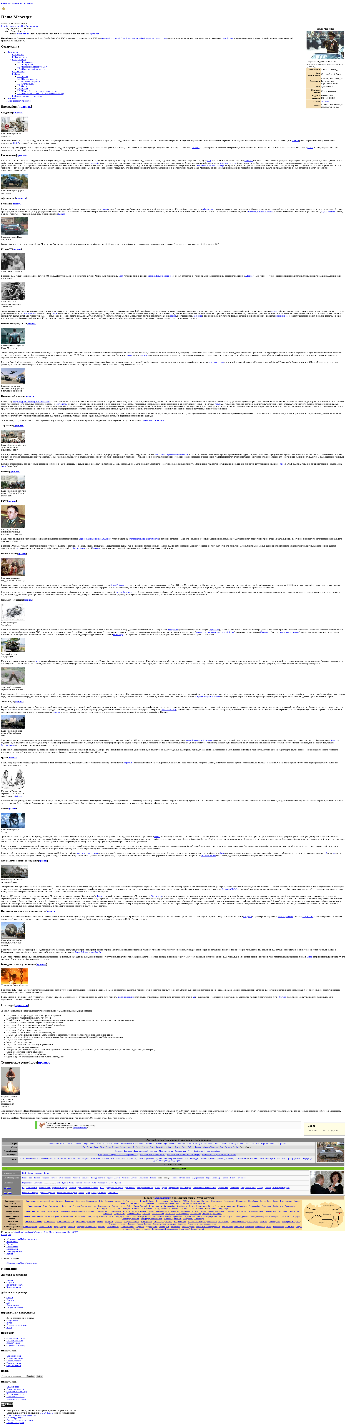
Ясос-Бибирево (158, 1213)
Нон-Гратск (284, 1216)
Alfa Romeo (53, 1143)
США (54, 313)
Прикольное (267, 1206)
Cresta (108, 1147)
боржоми (128, 763)
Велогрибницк (93, 1216)
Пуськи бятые (184, 1178)
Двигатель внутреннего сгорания (148, 1158)
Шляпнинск (211, 1208)
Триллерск (126, 1208)
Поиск (5, 1370)
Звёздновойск (169, 1206)
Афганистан (208, 209)
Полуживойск (254, 1206)
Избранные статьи (14, 1340)
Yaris (184, 1147)
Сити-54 (263, 1221)
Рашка (275, 1201)
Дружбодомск (151, 1227)
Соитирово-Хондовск (291, 1221)
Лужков (100, 896)
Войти (9, 1327)
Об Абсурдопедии (14, 1418)
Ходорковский (198, 1178)
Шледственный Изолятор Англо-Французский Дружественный (178, 1229)
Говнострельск (113, 1227)
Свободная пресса (99, 1193)
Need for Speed (83, 1158)
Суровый (113, 1224)
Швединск (200, 1208)
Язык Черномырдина (281, 1188)
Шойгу (232, 1178)
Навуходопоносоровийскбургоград (264, 1216)
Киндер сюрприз (98, 1178)
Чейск (178, 1203)
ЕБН (24, 1173)
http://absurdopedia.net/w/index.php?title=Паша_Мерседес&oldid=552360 (46, 1232)
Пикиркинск (242, 1211)
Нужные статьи (13, 1363)
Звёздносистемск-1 (131, 1221)
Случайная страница (16, 1345)
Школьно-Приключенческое (193, 1203)
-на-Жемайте (195, 1213)
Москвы (96, 548)
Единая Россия (68, 1183)
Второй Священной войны (207, 696)
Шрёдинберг (223, 1208)
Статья (9, 1280)
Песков (175, 1178)
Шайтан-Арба (199, 1151)
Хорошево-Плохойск (165, 1203)
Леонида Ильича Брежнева (160, 276)
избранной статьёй (80, 1128)
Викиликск (66, 1206)
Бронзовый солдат (59, 1188)
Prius (152, 1147)
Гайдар (37, 1178)
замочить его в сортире (87, 853)
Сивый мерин (180, 1151)
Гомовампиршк (106, 1216)
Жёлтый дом (79, 548)
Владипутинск (104, 1206)
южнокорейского (285, 916)
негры (207, 632)
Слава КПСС (113, 1193)
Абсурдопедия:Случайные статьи (21, 1263)
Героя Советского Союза (153, 420)
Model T (131, 1147)
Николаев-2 (239, 1227)
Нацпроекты (174, 1188)
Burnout (37, 1158)
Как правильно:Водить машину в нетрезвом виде (118, 1154)
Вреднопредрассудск (113, 1201)
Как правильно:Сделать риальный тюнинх (219, 1154)
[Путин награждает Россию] (327, 1193)
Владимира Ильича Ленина (261, 211)
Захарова (45, 1178)
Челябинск (182, 1224)
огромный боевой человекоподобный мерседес (132, 38)
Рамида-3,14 (294, 1211)
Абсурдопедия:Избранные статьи (21, 1239)
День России (130, 1188)
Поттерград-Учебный (172, 1219)
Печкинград (242, 1206)
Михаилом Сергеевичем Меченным (171, 454)
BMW (61, 1143)
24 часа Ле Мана (26, 1158)
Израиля (198, 316)
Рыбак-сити (278, 1206)
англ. (4, 466)
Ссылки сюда (12, 1387)
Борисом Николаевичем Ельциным (95, 539)
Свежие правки (13, 1356)
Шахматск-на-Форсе (33, 1221)
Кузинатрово (228, 1216)
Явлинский (241, 1178)
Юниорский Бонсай (208, 1224)
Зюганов (54, 1178)
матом (144, 355)
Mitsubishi (150, 1143)
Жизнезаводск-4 (155, 1206)
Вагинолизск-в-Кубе (94, 1201)
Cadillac (69, 1143)
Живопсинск (115, 1211)
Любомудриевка (241, 1216)
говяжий (94, 163)
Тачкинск (122, 1224)
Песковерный (229, 1201)
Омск (309, 957)
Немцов (152, 1178)
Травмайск (289, 1227)
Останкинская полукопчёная (204, 1188)
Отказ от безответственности (19, 1420)
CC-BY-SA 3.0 (46, 1413)
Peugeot (165, 1143)
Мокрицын (185, 1211)
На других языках (14, 1307)
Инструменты (12, 1305)
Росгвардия (102, 1183)
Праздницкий (270, 1211)
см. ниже (325, 101)
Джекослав (30, 1211)
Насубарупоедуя (191, 1158)
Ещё (8, 1302)
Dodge (85, 1143)
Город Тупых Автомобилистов (127, 1216)
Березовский (27, 1178)
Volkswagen (233, 1143)
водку (129, 355)
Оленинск (205, 1201)
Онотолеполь (216, 1201)
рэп (17, 548)
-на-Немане (170, 1213)
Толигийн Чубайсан (231, 889)
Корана (61, 214)
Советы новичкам (14, 1358)
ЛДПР (164, 1188)
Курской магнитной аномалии (200, 740)
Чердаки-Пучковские (141, 1229)
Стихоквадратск (30, 1227)
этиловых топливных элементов (144, 539)
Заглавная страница (15, 1338)
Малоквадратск (188, 1227)
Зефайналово (182, 1206)
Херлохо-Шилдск (144, 1224)
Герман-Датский (140, 1206)
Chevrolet (77, 1143)
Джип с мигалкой (141, 1151)
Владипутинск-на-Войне (122, 1206)
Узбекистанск (150, 1203)
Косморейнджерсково (198, 1206)
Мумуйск (195, 1211)
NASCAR (71, 1158)
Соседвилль (188, 1219)
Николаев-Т (220, 1211)
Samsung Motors (199, 1143)
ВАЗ (247, 1143)
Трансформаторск (135, 1203)
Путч (88, 1193)
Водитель (105, 1158)
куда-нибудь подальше (126, 592)
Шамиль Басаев (208, 855)
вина (38, 661)
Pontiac (173, 1143)
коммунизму (30, 313)
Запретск (126, 1211)
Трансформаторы (294, 1158)
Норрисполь (212, 1221)
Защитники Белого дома (67, 1193)
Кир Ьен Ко (307, 916)
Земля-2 (151, 1211)
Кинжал (87, 1183)
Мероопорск (159, 1221)
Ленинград (175, 1211)
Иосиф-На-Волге (147, 1201)
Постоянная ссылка (15, 1396)
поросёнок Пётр (169, 709)
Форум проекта (13, 1365)
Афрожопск (81, 1221)
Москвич (273, 1143)
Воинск (100, 1221)
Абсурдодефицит (47, 1201)
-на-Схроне (216, 1213)
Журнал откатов (13, 1287)
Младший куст (180, 1221)
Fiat (98, 1143)
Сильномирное (291, 1206)
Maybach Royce (131, 1143)
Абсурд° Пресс (13, 1343)
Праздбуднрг (253, 1201)
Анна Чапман (31, 1188)
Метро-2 (168, 1221)
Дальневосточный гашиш (88, 1188)
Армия (9, 1254)
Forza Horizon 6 (48, 1158)
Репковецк (107, 1213)
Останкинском (8, 745)
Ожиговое (249, 1227)
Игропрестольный (213, 1216)
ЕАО (102, 1188)
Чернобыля (214, 630)
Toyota (224, 1143)
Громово (118, 1221)
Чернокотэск (177, 1208)
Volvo (242, 1143)
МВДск (186, 1201)
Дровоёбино (190, 1216)
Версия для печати (15, 1394)
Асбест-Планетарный (65, 1221)
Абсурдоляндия (60, 1227)
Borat (96, 1147)
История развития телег (173, 1158)
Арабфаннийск (68, 1216)
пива (282, 464)
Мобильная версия (15, 1422)
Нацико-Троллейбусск (197, 1221)
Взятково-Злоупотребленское (84, 1206)
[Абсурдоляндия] (324, 1227)
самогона (248, 160)
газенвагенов (281, 316)
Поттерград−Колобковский (151, 1219)
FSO (103, 1143)
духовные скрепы (126, 997)
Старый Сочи (114, 1208)
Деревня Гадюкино (47, 1193)
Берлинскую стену (228, 163)
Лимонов (126, 1178)
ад (334, 853)
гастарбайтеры (227, 632)
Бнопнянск (69, 1201)
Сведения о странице (16, 1399)
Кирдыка (247, 916)
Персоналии (12, 1249)
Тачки (283, 1158)
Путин (30, 1173)
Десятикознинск (127, 1227)
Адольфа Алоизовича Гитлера (210, 165)
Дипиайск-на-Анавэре (162, 1216)
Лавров (117, 1178)
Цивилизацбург (34, 1206)
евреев (173, 316)
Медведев (38, 1173)
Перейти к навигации (11, 26)
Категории (6, 1234)
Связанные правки (15, 1389)
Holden (109, 1143)
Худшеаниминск (163, 1208)
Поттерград (295, 1216)
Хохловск (146, 1213)
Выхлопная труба (118, 1158)
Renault (188, 1143)
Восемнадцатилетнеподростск (83, 1211)
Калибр (79, 1183)
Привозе (94, 33)
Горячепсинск (103, 1211)
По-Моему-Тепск (256, 1211)
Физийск (131, 1224)
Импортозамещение (145, 1188)
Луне (221, 853)
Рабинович (234, 1188)
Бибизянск (80, 1216)
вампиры (215, 632)
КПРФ (157, 1188)
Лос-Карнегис (175, 1201)
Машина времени (166, 1151)
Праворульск (241, 1201)
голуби (218, 404)
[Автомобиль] (330, 1161)
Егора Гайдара (117, 585)
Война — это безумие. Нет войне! (17, 3)
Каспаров (76, 1178)
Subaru (210, 1143)
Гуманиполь (146, 1216)
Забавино (200, 1216)
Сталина (195, 147)
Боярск (45, 1206)
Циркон (118, 1183)
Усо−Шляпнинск (148, 1208)
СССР (16, 143)
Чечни (157, 836)
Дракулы (264, 632)
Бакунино (91, 1221)
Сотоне (282, 997)
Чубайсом (17, 796)
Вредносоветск (32, 1201)
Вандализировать (14, 1285)
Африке (248, 276)
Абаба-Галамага (45, 1227)
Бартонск (71, 1227)
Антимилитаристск (53, 1216)
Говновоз (128, 1151)
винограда (118, 634)
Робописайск (278, 1227)
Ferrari (92, 1143)
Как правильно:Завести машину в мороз (183, 1154)
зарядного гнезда (216, 362)
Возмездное (65, 1211)
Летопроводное (162, 1201)
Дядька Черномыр (213, 1178)
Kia (122, 1143)
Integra (123, 1147)
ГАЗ (252, 1143)
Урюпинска (156, 896)
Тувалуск (135, 1208)
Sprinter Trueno (174, 1147)
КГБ (209, 160)
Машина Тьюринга (210, 1147)
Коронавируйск (162, 1211)
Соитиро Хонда (272, 1158)
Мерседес (264, 1143)
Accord (89, 1147)
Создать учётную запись (17, 1325)
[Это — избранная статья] (3, 10)
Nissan (158, 1143)
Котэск (211, 1206)
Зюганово (134, 1201)
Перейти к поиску (29, 26)
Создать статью (13, 1361)
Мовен (81, 1193)
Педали (203, 1158)
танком (105, 209)
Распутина (23, 33)
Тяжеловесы (12, 1246)
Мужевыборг (227, 1227)
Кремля (334, 740)
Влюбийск (109, 1221)
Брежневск (80, 1201)
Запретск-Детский (139, 1211)
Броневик (118, 1151)
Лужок (134, 1178)
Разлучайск (282, 1211)
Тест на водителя (256, 1158)
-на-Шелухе (206, 1213)
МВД (94, 1183)
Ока (221, 1147)
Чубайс (225, 1178)
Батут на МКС (45, 1188)
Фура (190, 1151)
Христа (295, 140)
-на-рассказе (55, 1206)
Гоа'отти (101, 1227)
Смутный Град (119, 1213)
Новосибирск (185, 1188)
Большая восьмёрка (30, 1193)
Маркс (324, 211)
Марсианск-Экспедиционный (208, 1227)
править (25, 106)
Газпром (72, 1188)
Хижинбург (199, 1219)
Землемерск (175, 1227)
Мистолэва (231, 1206)
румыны (199, 632)
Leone (138, 1147)
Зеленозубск (164, 1227)
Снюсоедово (102, 1208)
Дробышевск (178, 1216)
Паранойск (231, 1211)
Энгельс (331, 211)
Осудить (10, 1282)
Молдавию (173, 630)
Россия (9, 1244)
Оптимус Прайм (231, 1147)
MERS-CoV (61, 1158)
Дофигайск (139, 1227)
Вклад (9, 1323)
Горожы (130, 1158)
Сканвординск (274, 1221)
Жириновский (65, 1178)
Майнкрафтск (146, 1221)
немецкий (105, 38)
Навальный (143, 1178)
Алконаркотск (49, 1221)
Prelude (145, 1147)
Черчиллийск (189, 1208)
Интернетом (61, 404)
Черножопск (193, 1224)
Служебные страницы (16, 1391)
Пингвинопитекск (238, 1221)
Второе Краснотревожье (87, 1227)
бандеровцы (286, 632)
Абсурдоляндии (162, 1197)
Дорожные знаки (241, 1158)
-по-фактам (223, 1221)
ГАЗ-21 (190, 1147)
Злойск (126, 1201)
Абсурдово (41, 1211)
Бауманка (59, 1201)
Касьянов (85, 1178)
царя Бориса (227, 38)
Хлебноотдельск (159, 1224)
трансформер (161, 38)
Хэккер (260, 1188)
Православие (223, 1188)
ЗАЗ (257, 1143)
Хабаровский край (248, 1188)
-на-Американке (182, 1213)
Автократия (95, 1158)
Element (115, 1147)
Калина (198, 1147)
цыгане (296, 632)
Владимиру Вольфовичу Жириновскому (31, 401)
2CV (83, 1147)
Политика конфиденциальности (21, 1415)
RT (23, 1188)
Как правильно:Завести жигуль (152, 1154)
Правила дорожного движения (220, 1158)
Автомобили (12, 1241)
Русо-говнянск (286, 1201)
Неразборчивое (207, 1211)
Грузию (56, 712)
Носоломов (195, 1201)
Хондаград (171, 1224)
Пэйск (268, 1227)
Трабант (282, 1143)
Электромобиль (213, 1151)
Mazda (141, 1143)
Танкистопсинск (134, 1213)
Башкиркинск (52, 1211)
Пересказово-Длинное (33, 1216)
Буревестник (27, 1183)
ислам (274, 311)
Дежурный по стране (114, 1188)
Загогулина (38, 1183)
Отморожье (260, 1227)
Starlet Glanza (161, 1147)
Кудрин (110, 1178)
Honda (116, 1143)
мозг (121, 276)
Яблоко (268, 1188)
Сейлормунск (252, 1221)
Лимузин (153, 1151)
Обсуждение (12, 1320)
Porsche (181, 1143)
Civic (102, 1147)
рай (325, 853)
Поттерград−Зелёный (130, 1219)
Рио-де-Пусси (266, 1201)
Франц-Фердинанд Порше (170, 1161)
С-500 (111, 1183)
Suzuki (217, 1143)
